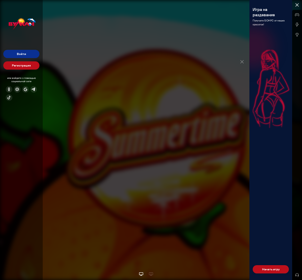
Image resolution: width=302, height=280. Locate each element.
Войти (21, 54)
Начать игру (271, 269)
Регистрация (21, 65)
